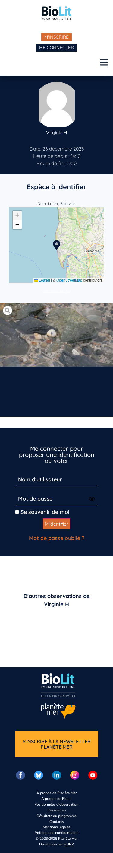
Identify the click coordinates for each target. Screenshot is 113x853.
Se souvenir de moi (44, 511)
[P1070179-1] (56, 335)
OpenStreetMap (69, 279)
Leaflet (44, 279)
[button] (56, 245)
